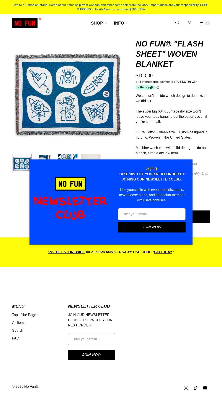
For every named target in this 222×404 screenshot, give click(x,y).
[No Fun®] (26, 23)
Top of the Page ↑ (25, 315)
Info (119, 23)
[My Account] (189, 23)
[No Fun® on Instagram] (186, 388)
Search (17, 330)
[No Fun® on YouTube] (205, 388)
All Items (18, 323)
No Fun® (31, 386)
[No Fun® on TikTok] (195, 388)
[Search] (177, 23)
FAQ (15, 338)
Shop (97, 23)
